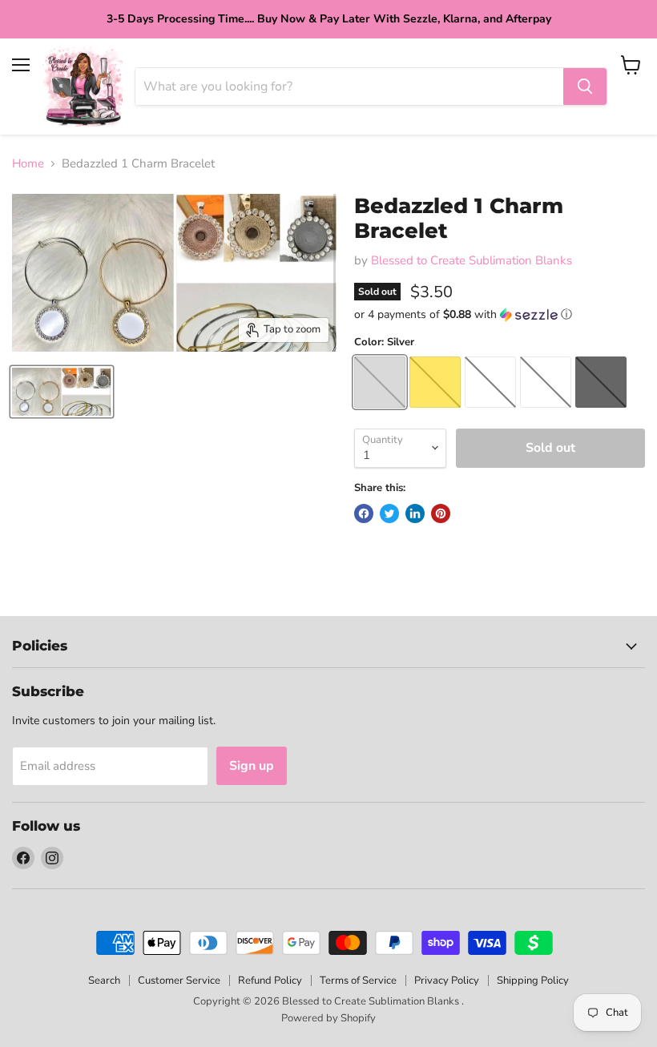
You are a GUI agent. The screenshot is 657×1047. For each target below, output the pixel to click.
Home (28, 164)
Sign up (251, 766)
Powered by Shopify (328, 1018)
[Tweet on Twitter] (389, 513)
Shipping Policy (533, 980)
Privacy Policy (446, 980)
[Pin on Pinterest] (440, 513)
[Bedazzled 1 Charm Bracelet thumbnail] (61, 391)
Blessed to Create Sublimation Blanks (471, 260)
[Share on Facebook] (363, 513)
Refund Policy (270, 980)
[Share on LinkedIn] (415, 513)
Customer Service (179, 980)
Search (104, 980)
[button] (499, 314)
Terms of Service (358, 980)
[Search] (585, 86)
